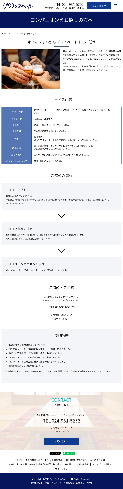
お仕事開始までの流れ (76, 459)
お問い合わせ (99, 6)
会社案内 (69, 464)
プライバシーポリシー (102, 464)
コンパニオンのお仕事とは (38, 459)
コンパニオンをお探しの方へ (21, 464)
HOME (4, 33)
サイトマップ (61, 468)
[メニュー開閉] (115, 5)
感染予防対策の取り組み (50, 464)
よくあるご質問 (97, 459)
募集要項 (58, 459)
